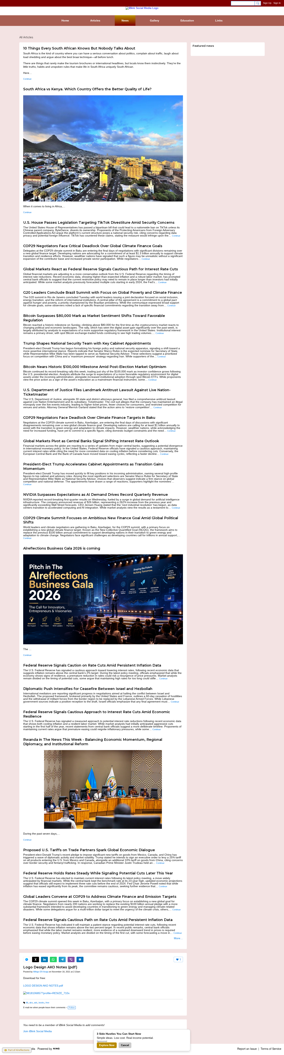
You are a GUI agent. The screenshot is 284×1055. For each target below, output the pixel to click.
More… (178, 938)
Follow (72, 1007)
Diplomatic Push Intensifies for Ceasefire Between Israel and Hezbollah (87, 689)
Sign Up (267, 3)
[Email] (80, 959)
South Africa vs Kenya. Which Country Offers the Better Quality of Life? (87, 89)
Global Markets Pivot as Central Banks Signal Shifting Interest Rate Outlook (91, 441)
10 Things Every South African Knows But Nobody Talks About (79, 48)
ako (31, 1002)
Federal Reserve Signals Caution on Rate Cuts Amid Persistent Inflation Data (92, 665)
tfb (27, 1002)
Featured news (203, 46)
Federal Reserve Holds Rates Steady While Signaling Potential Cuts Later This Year (98, 873)
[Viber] (71, 959)
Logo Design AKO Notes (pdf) (50, 967)
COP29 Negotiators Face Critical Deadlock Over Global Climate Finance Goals (92, 246)
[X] (35, 959)
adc (35, 1002)
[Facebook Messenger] (26, 959)
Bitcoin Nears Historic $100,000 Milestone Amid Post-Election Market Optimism (94, 367)
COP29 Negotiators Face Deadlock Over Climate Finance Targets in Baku (89, 418)
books (41, 1002)
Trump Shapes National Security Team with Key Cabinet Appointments (87, 343)
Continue (27, 79)
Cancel (125, 1045)
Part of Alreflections (18, 1050)
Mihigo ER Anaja (40, 971)
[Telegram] (62, 959)
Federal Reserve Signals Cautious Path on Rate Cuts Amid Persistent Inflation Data (98, 920)
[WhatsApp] (53, 959)
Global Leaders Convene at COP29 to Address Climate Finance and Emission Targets (99, 897)
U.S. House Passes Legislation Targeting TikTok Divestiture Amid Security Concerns (98, 222)
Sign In (277, 3)
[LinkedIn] (44, 959)
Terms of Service (271, 1049)
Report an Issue (247, 1049)
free (47, 1002)
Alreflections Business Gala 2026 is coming (61, 548)
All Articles (26, 37)
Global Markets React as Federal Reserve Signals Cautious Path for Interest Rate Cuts (100, 269)
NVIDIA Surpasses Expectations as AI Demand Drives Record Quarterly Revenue (95, 495)
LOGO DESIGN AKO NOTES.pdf (43, 985)
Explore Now (106, 1045)
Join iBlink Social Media (37, 1031)
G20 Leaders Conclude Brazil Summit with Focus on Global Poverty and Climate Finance (102, 292)
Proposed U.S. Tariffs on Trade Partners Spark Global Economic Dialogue (89, 850)
